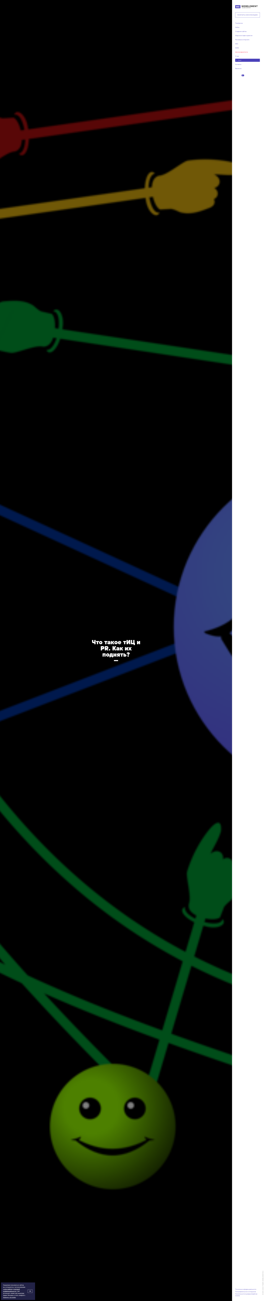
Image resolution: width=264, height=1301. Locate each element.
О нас (237, 56)
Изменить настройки (9, 1297)
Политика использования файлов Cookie (246, 1295)
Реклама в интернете (242, 40)
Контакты (238, 64)
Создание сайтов (240, 31)
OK (30, 1291)
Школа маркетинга (241, 52)
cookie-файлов (7, 1289)
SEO (236, 44)
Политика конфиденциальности (245, 1289)
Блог (240, 60)
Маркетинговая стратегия (243, 35)
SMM (237, 48)
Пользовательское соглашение (245, 1292)
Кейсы (237, 27)
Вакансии (238, 68)
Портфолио (239, 23)
